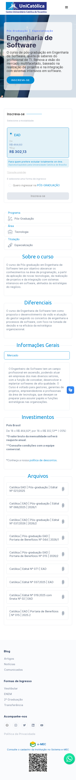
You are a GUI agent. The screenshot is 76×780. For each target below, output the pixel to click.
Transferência (13, 705)
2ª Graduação (13, 699)
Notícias (9, 664)
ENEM (8, 694)
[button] (66, 7)
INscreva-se (20, 80)
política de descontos (43, 460)
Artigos (9, 658)
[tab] (37, 355)
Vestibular (11, 688)
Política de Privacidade (19, 734)
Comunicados (13, 669)
